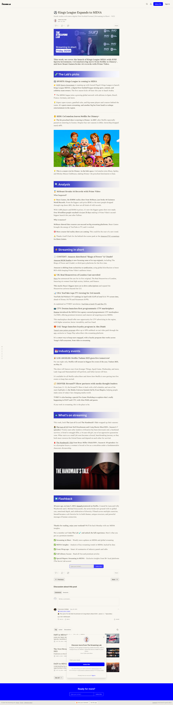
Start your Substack (83, 702)
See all (57, 678)
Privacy (17, 702)
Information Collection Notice (86, 670)
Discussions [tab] (67, 629)
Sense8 (79, 506)
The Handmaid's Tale (64, 442)
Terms (21, 702)
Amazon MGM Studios (63, 260)
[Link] (51, 61)
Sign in (167, 4)
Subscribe (158, 4)
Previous (61, 579)
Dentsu (56, 312)
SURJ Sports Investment (65, 85)
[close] (103, 637)
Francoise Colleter (63, 609)
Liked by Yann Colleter (65, 611)
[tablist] (61, 592)
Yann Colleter (62, 19)
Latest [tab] (60, 629)
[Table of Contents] (2, 352)
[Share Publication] (151, 4)
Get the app (94, 702)
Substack (154, 702)
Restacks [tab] (65, 592)
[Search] (147, 4)
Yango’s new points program (64, 330)
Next (113, 579)
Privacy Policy (100, 670)
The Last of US (62, 427)
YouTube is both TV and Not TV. (94, 304)
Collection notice (28, 702)
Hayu (56, 278)
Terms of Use (95, 668)
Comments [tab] (58, 592)
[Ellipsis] (118, 609)
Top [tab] (56, 629)
